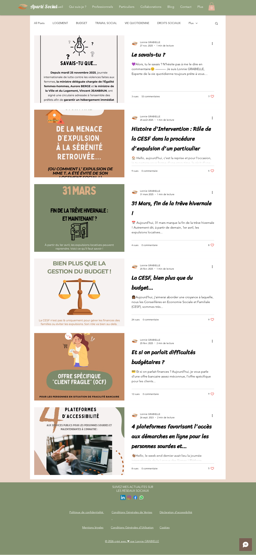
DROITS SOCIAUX (169, 23)
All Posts (39, 23)
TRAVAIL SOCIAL (106, 23)
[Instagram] (129, 497)
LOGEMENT (60, 23)
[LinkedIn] (122, 497)
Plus (191, 23)
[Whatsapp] (141, 497)
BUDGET (81, 23)
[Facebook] (135, 497)
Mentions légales (92, 527)
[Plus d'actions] (213, 43)
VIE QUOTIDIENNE (137, 23)
